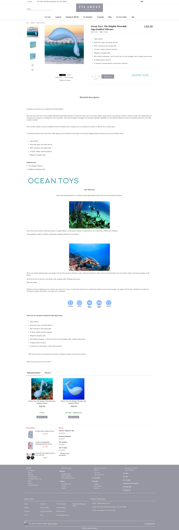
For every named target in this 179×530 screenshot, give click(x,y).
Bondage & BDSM (72, 17)
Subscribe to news (65, 453)
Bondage (62, 471)
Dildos (29, 481)
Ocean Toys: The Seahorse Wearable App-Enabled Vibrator (42, 402)
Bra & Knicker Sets (66, 484)
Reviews (48, 373)
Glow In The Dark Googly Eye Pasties (45, 454)
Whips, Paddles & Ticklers (68, 478)
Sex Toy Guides (121, 17)
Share (63, 75)
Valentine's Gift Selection (131, 483)
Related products (33, 373)
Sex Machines (87, 17)
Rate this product (69, 77)
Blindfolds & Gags (66, 474)
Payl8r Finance (60, 511)
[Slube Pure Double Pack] (30, 434)
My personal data (150, 523)
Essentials (100, 17)
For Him (125, 473)
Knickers (64, 486)
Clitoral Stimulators (33, 476)
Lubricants (96, 488)
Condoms (96, 484)
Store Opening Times (62, 515)
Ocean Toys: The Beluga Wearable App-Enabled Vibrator (74, 402)
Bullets (30, 472)
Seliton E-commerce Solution (89, 528)
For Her (125, 476)
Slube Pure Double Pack (44, 431)
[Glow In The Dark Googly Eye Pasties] (30, 456)
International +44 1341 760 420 (106, 510)
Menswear (96, 470)
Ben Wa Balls (31, 470)
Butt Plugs (30, 474)
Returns (26, 507)
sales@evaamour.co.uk (103, 503)
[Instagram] (152, 2)
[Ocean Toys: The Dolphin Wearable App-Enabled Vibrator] (64, 63)
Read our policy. (53, 523)
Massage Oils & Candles (131, 468)
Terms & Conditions (46, 511)
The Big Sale (127, 490)
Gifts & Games (97, 486)
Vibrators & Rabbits (40, 22)
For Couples (127, 480)
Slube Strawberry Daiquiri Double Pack (43, 443)
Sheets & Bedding (129, 470)
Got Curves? (97, 472)
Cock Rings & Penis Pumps (35, 479)
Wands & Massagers (67, 468)
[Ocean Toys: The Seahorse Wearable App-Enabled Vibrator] (42, 389)
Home (27, 22)
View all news (62, 455)
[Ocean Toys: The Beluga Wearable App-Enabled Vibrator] (73, 389)
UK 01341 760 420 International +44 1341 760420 (52, 1)
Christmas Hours (61, 507)
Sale (132, 17)
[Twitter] (149, 2)
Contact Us (43, 504)
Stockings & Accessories (100, 468)
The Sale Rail (127, 486)
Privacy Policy (44, 507)
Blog (110, 17)
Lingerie (58, 17)
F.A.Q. (26, 515)
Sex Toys (48, 17)
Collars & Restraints (67, 476)
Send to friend (58, 77)
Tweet (69, 75)
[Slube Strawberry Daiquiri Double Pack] (30, 445)
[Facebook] (146, 2)
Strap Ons (30, 483)
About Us (27, 511)
